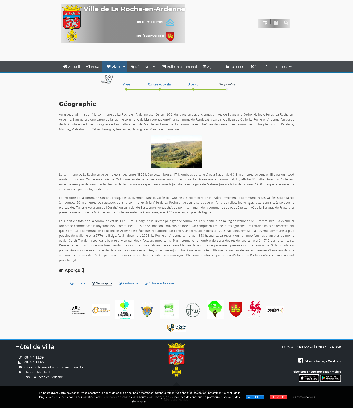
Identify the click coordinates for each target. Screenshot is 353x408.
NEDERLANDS (305, 346)
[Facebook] (275, 23)
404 (253, 67)
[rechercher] (286, 23)
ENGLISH (321, 346)
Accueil (73, 67)
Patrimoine (130, 283)
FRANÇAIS (288, 346)
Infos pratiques (275, 67)
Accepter (255, 397)
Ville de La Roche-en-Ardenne (134, 9)
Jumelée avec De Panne (150, 22)
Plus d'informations (303, 397)
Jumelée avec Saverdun (150, 36)
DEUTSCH (335, 346)
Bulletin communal (181, 67)
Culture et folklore (161, 283)
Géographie (103, 283)
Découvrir (143, 67)
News (95, 67)
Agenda (213, 67)
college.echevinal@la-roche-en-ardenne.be (54, 367)
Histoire (79, 283)
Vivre (116, 67)
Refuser (278, 397)
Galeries (236, 67)
